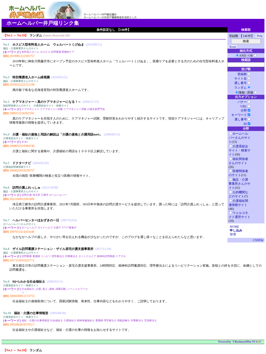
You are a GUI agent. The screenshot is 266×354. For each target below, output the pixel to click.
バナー (242, 102)
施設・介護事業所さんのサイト (239, 183)
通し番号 (240, 83)
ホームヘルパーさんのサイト (239, 137)
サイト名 (240, 78)
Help (260, 35)
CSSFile (258, 240)
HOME (234, 226)
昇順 (250, 92)
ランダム (240, 87)
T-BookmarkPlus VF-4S (247, 341)
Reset (232, 46)
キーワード (239, 115)
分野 (244, 110)
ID (245, 124)
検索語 (246, 59)
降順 (242, 92)
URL (243, 106)
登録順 (242, 74)
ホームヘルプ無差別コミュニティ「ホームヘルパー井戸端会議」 (71, 13)
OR (250, 55)
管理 (233, 234)
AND (242, 55)
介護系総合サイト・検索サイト (239, 150)
